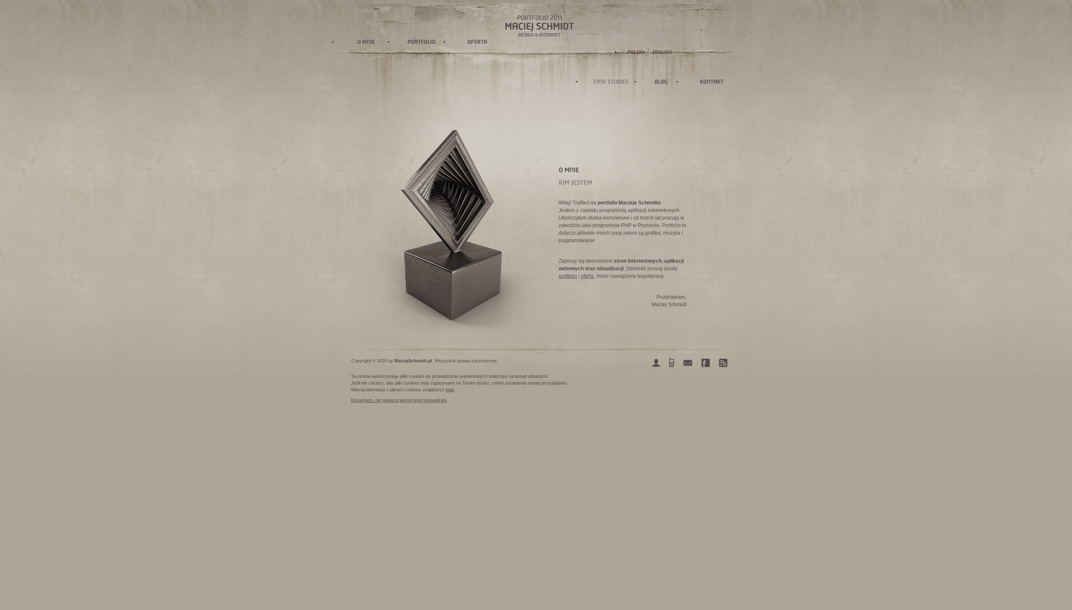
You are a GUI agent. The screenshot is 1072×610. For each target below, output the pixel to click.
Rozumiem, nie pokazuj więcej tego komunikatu (399, 400)
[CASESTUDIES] (611, 81)
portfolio (568, 276)
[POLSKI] (635, 51)
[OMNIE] (366, 41)
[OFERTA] (477, 41)
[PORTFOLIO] (421, 41)
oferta (587, 276)
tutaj (450, 389)
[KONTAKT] (712, 81)
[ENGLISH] (662, 51)
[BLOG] (661, 81)
